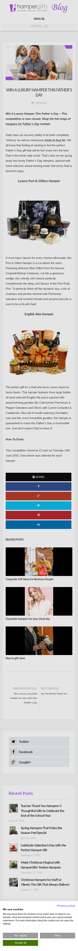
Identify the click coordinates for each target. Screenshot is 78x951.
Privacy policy (66, 905)
